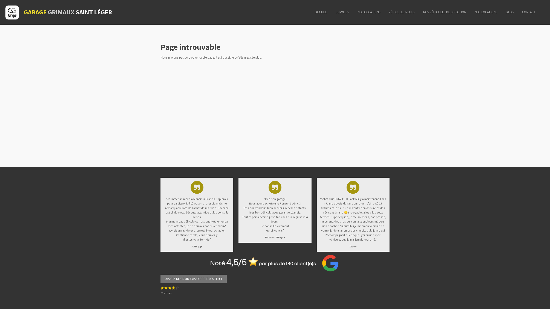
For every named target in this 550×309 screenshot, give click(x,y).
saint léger (68, 12)
